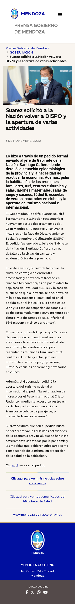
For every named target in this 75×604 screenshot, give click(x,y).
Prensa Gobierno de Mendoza (27, 48)
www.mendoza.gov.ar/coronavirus (37, 514)
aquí (15, 465)
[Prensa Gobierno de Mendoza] (37, 13)
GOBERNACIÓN (21, 52)
